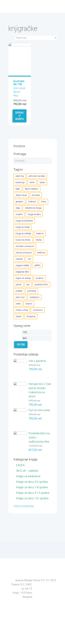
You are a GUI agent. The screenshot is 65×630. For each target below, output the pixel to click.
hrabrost (32, 201)
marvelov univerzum (25, 246)
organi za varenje (23, 278)
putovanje (31, 291)
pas (28, 284)
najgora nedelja (22, 265)
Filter (21, 344)
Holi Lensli (19, 88)
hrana (43, 201)
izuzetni (19, 214)
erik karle (36, 195)
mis (29, 259)
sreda (18, 303)
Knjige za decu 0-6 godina (32, 481)
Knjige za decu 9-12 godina (32, 492)
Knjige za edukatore (28, 476)
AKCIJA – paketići (27, 470)
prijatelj (19, 291)
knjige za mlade (23, 227)
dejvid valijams (31, 189)
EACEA (20, 465)
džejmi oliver (21, 195)
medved (19, 259)
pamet (18, 284)
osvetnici (40, 278)
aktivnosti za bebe (37, 176)
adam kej (20, 176)
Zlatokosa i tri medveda (19, 84)
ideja (18, 208)
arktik (32, 182)
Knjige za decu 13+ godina (32, 498)
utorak (18, 316)
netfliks (37, 265)
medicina (41, 252)
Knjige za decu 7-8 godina (32, 487)
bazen (42, 182)
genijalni (19, 201)
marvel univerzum (24, 252)
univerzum (38, 310)
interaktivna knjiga (33, 208)
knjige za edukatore (24, 221)
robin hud (20, 297)
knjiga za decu (34, 214)
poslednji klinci (41, 284)
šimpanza (30, 316)
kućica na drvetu (23, 240)
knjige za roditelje (23, 233)
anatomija (20, 182)
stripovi (28, 303)
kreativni (40, 233)
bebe (18, 189)
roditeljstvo (34, 297)
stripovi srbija (22, 310)
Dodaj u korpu (19, 115)
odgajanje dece (22, 272)
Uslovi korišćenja (24, 506)
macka (39, 240)
